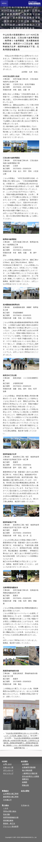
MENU (4, 3)
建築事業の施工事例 (10, 797)
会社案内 (24, 761)
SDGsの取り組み (9, 811)
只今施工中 (7, 800)
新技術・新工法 (9, 823)
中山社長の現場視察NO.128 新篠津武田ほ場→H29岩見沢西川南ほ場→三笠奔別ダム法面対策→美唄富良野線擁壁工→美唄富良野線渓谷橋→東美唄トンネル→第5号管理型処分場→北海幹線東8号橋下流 (21, 743)
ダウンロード (8, 770)
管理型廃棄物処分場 (10, 817)
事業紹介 (5, 791)
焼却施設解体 (8, 820)
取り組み (5, 805)
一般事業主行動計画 (29, 773)
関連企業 (25, 785)
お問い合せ (7, 764)
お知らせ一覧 (8, 767)
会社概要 (25, 764)
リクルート (25, 805)
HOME (4, 761)
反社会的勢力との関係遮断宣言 (30, 777)
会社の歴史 (25, 791)
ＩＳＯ (5, 808)
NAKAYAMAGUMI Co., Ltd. (28, 837)
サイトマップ (8, 773)
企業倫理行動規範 (29, 767)
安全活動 (6, 814)
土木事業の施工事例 (10, 794)
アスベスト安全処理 (10, 826)
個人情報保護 (27, 770)
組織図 (24, 782)
